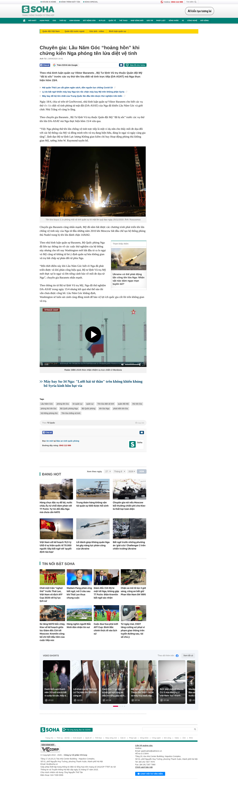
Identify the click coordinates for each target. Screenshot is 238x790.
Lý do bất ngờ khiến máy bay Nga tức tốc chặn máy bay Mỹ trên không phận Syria (83, 92)
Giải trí (150, 21)
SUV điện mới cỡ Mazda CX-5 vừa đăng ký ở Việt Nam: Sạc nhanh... (171, 692)
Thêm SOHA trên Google (67, 65)
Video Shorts (51, 655)
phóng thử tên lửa (48, 408)
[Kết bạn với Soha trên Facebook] (132, 444)
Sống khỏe (174, 21)
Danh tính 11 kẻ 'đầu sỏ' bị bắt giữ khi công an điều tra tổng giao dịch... (114, 692)
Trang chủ (49, 738)
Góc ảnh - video (96, 31)
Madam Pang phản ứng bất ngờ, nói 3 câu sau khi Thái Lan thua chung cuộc (79, 593)
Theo (93, 423)
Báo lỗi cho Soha (137, 65)
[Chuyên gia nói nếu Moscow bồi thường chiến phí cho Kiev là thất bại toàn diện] (129, 489)
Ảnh (184, 738)
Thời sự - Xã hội (63, 738)
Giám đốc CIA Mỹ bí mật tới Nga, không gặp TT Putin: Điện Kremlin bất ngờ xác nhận (106, 593)
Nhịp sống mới (137, 21)
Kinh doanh (74, 21)
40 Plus (102, 21)
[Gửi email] (121, 65)
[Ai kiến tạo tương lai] (199, 11)
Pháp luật (160, 21)
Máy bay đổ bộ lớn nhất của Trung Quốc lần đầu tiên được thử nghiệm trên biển (82, 96)
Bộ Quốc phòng (88, 408)
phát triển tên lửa (120, 408)
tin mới (49, 441)
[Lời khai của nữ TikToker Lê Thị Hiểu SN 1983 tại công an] (85, 682)
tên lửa (48, 105)
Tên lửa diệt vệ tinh (105, 404)
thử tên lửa (137, 404)
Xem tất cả (188, 655)
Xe (183, 21)
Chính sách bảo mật (144, 767)
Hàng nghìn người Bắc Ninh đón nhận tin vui (79, 626)
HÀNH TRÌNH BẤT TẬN (70, 2)
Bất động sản (89, 21)
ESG (54, 21)
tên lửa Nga (104, 408)
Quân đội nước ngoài (74, 31)
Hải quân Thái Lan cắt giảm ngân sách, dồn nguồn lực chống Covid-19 (77, 87)
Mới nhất (32, 21)
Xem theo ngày (94, 471)
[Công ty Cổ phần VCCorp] (79, 748)
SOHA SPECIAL (91, 2)
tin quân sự (77, 404)
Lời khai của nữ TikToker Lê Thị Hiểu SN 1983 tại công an (85, 692)
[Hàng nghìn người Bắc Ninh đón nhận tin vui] (79, 613)
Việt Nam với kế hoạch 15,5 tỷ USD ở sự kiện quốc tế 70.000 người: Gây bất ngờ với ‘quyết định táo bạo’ (56, 547)
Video (177, 738)
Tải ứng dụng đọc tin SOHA (79, 730)
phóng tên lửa (63, 404)
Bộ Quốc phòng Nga (69, 408)
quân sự (89, 404)
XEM (141, 471)
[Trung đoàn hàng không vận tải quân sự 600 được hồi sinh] (93, 489)
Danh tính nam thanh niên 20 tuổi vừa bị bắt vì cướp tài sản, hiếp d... (56, 692)
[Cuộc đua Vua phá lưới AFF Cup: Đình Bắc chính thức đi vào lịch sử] (106, 613)
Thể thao (123, 21)
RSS (191, 738)
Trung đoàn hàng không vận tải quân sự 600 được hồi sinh (92, 504)
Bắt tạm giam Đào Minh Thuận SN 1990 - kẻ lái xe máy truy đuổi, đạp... (142, 692)
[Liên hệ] (141, 432)
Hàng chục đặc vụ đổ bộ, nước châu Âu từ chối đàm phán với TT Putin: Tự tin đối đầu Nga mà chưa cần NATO (56, 507)
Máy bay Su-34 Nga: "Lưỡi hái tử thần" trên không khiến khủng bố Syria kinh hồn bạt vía (93, 383)
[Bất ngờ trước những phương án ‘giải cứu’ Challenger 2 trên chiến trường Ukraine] (129, 528)
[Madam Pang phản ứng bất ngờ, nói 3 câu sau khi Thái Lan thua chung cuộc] (79, 577)
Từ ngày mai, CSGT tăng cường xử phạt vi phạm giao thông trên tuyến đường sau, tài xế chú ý (133, 630)
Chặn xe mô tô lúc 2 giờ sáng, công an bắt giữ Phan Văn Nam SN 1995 (133, 591)
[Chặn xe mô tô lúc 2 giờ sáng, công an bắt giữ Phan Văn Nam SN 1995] (133, 577)
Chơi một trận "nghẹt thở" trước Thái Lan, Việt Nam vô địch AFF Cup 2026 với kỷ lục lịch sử (51, 594)
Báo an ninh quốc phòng (67, 441)
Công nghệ (192, 21)
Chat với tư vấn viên (151, 774)
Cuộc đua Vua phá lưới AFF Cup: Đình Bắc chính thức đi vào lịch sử (106, 629)
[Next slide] (191, 683)
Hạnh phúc (44, 21)
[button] (115, 706)
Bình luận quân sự (117, 31)
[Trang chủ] (38, 11)
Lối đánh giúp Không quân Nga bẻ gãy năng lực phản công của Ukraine (93, 545)
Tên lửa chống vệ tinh (71, 413)
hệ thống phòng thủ (49, 413)
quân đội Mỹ (123, 404)
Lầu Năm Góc (47, 404)
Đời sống (204, 21)
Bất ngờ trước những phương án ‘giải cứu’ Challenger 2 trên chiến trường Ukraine (129, 545)
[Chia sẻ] (45, 65)
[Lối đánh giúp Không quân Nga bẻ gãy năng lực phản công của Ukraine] (93, 528)
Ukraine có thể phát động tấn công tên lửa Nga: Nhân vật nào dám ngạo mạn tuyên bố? (128, 279)
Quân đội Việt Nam (51, 31)
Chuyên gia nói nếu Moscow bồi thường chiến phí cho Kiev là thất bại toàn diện (129, 505)
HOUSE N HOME (49, 2)
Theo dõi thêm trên (166, 655)
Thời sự (62, 21)
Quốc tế (112, 21)
